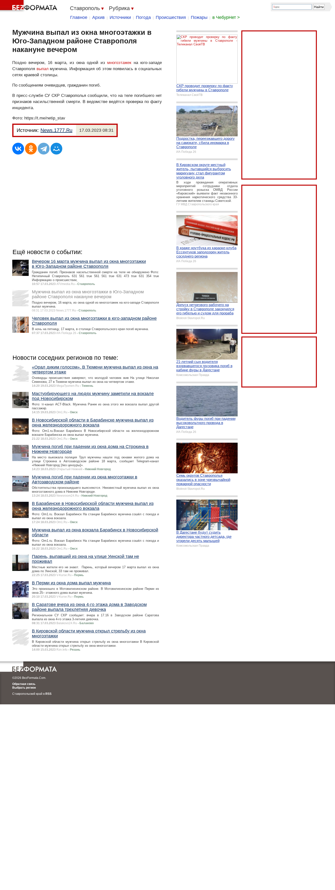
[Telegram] (44, 149)
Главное (78, 17)
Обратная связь (23, 684)
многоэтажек (119, 62)
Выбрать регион (24, 687)
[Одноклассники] (31, 149)
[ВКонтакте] (18, 149)
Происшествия (171, 17)
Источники (120, 17)
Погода (143, 17)
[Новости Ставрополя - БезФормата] (29, 6)
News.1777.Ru (56, 130)
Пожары (199, 17)
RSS (48, 694)
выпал (43, 68)
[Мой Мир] (56, 149)
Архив (98, 17)
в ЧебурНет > (226, 17)
